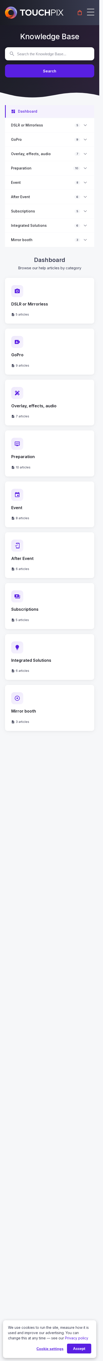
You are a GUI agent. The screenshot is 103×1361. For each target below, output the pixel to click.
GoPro (16, 139)
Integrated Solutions (29, 225)
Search (49, 71)
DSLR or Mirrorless (27, 125)
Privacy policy (76, 1338)
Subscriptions (23, 211)
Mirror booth (21, 240)
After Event (20, 197)
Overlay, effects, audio (31, 154)
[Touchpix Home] (34, 13)
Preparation (21, 168)
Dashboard (27, 111)
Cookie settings (50, 1349)
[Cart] (80, 13)
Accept (79, 1348)
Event (16, 182)
